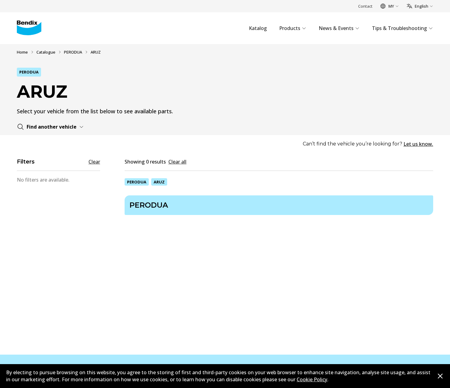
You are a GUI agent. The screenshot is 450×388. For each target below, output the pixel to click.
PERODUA (73, 52)
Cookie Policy (312, 379)
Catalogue (45, 52)
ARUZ (159, 182)
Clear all (177, 161)
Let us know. (418, 144)
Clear (94, 161)
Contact (365, 6)
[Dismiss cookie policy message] (440, 376)
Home (22, 52)
